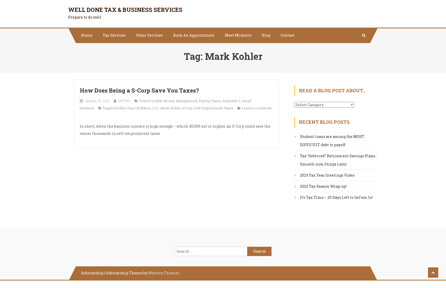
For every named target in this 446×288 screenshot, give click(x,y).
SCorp (187, 108)
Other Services (149, 35)
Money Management (180, 100)
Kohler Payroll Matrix (133, 108)
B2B (158, 100)
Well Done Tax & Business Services (125, 9)
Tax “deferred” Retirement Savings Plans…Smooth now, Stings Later (339, 160)
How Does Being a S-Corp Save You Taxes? (139, 90)
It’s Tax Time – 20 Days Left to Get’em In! (336, 197)
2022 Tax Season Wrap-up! (323, 186)
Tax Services (114, 35)
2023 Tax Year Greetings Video (327, 175)
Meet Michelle (238, 35)
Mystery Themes (163, 272)
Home (86, 35)
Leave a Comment (257, 108)
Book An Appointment (193, 35)
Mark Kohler (170, 108)
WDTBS (124, 100)
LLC (155, 108)
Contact (287, 35)
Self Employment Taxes (213, 108)
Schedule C (231, 100)
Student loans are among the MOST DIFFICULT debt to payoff (332, 140)
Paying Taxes (210, 100)
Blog (266, 35)
